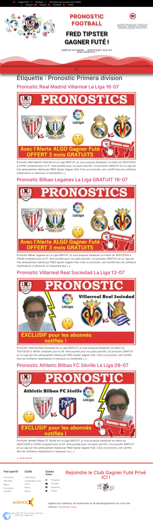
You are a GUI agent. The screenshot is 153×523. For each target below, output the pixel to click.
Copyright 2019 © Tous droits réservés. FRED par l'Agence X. (24, 514)
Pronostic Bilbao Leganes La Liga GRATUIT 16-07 (72, 180)
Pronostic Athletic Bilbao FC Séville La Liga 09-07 (72, 365)
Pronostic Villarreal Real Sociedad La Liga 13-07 (71, 272)
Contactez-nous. (67, 506)
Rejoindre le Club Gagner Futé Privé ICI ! (106, 475)
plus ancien (24, 457)
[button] (76, 69)
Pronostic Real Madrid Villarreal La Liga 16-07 (68, 87)
